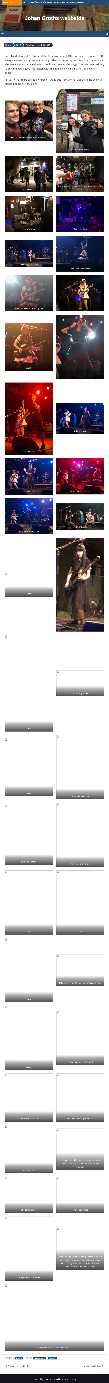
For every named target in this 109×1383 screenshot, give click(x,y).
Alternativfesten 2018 (18, 1366)
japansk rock (40, 1358)
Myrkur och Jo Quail (92, 1366)
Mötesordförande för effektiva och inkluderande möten (53, 2)
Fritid (19, 1358)
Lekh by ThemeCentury (66, 1379)
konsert (53, 1358)
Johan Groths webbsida (54, 18)
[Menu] (2, 34)
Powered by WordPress (43, 1379)
